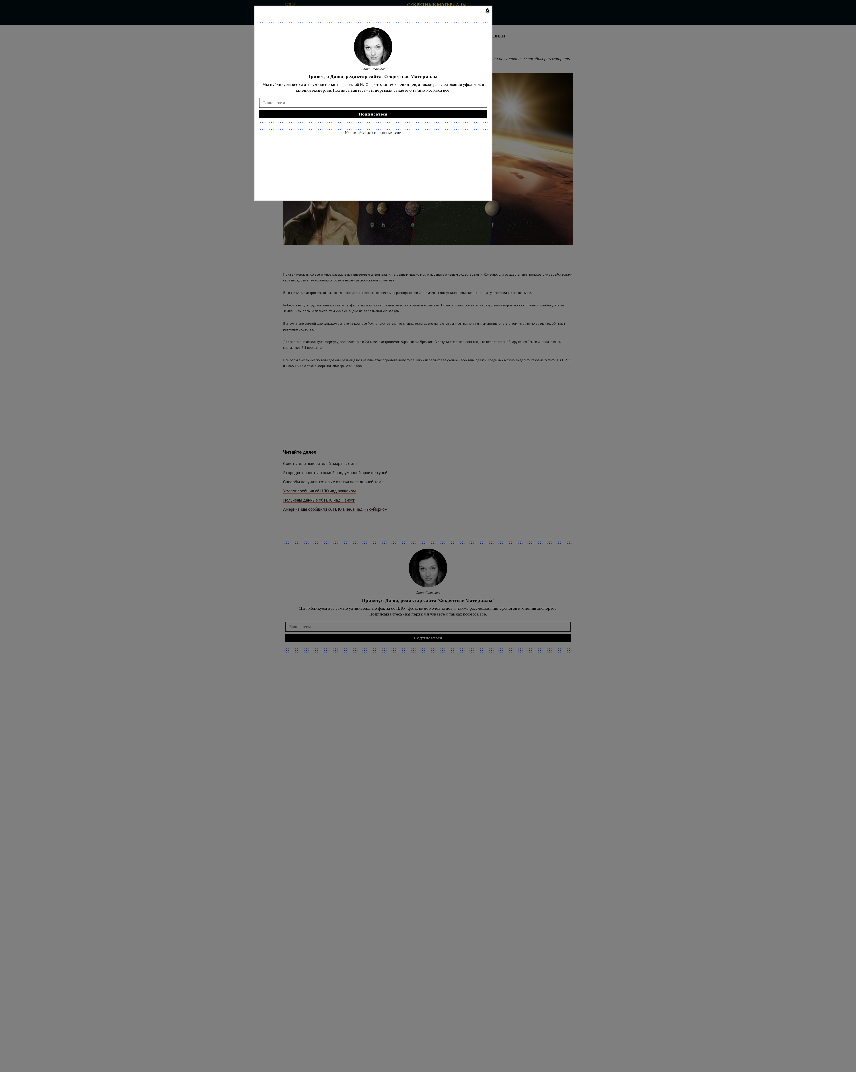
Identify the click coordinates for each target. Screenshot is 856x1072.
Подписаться (373, 114)
